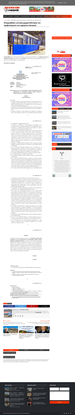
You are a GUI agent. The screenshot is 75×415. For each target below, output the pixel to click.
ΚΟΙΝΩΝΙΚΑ (46, 16)
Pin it (34, 306)
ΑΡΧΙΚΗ (5, 16)
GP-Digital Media (50, 413)
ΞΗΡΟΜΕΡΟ (16, 16)
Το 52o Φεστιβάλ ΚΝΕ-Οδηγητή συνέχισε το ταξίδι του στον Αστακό (39, 403)
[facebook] (62, 413)
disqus (41, 350)
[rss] (70, 413)
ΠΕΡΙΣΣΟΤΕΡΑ (64, 16)
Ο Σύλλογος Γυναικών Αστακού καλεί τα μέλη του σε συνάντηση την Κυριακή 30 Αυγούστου (64, 127)
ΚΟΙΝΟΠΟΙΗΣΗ (10, 306)
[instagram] (68, 413)
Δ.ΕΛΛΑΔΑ (33, 16)
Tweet (22, 306)
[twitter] (64, 413)
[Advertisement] (26, 345)
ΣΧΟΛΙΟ (45, 306)
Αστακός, (24, 27)
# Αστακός (9, 303)
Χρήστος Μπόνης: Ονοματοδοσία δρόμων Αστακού (10, 335)
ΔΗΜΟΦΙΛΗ (62, 108)
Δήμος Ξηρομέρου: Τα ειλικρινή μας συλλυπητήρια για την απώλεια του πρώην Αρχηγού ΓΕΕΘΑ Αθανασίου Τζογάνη (42, 336)
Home (5, 20)
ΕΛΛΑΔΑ (58, 16)
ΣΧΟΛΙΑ (68, 108)
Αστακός (8, 20)
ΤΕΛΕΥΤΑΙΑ (55, 108)
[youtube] (66, 413)
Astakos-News (5, 413)
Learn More (60, 2)
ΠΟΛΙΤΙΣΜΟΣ (39, 16)
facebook (26, 350)
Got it (65, 2)
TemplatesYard (38, 413)
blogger (11, 350)
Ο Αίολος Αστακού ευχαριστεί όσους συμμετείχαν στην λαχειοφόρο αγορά (64, 122)
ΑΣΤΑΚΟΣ (11, 16)
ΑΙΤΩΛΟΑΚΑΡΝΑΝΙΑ (25, 16)
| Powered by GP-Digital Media (24, 413)
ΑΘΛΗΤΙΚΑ (52, 16)
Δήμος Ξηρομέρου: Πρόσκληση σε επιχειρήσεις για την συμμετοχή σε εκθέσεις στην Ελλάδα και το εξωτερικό (26, 336)
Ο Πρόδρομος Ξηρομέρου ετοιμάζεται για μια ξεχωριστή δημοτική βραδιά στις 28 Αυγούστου (39, 394)
